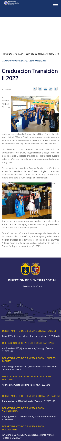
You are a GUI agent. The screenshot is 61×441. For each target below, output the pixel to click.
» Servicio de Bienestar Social (39, 54)
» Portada (18, 54)
